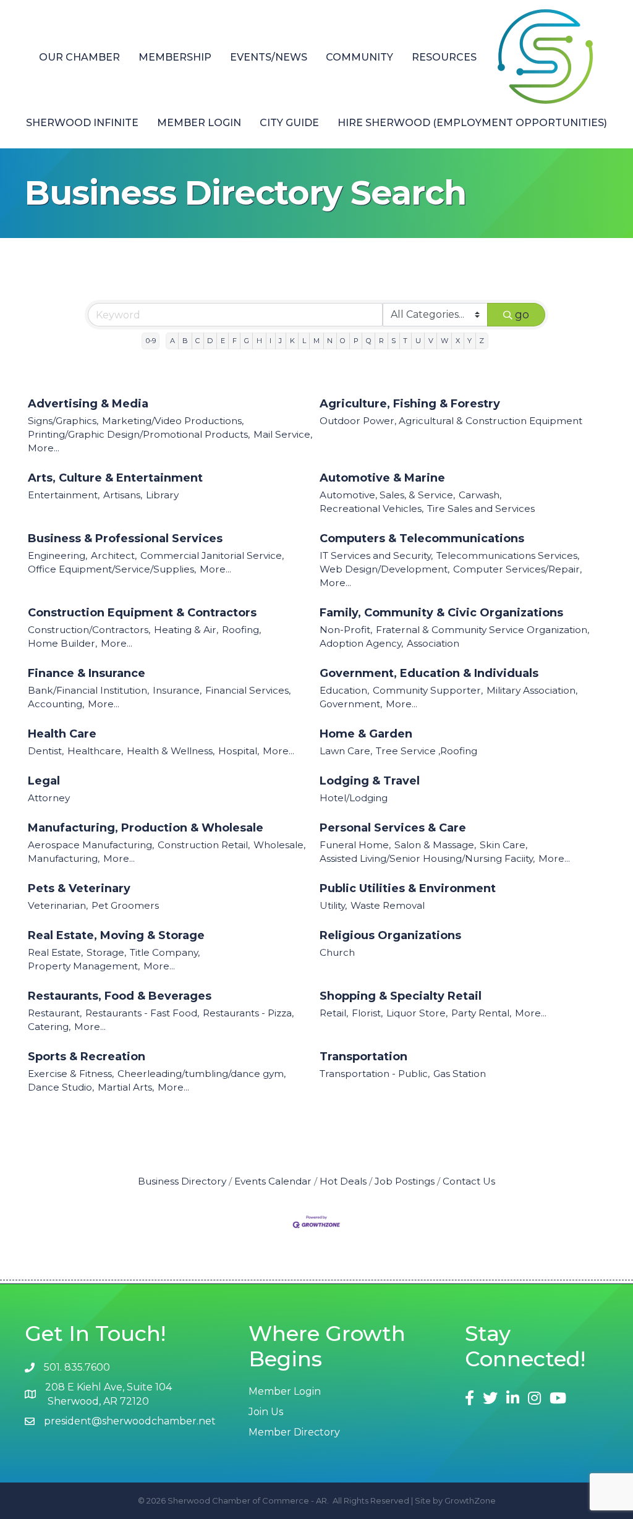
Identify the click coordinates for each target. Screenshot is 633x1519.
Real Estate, (55, 952)
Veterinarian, (58, 905)
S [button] (393, 340)
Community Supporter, (428, 690)
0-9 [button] (151, 340)
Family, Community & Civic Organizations (441, 612)
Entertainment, (64, 495)
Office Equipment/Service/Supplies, (112, 569)
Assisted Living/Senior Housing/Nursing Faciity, (427, 858)
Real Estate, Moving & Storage (116, 935)
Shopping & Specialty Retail (401, 996)
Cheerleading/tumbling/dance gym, (201, 1073)
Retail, (334, 1013)
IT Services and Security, (376, 555)
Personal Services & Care (393, 828)
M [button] (316, 340)
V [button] (430, 340)
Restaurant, (55, 1013)
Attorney (49, 798)
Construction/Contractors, (89, 630)
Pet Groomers (125, 905)
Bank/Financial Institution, (88, 690)
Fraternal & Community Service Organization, (482, 630)
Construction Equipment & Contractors (142, 612)
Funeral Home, (355, 845)
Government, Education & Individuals (429, 673)
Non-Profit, (346, 630)
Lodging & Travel (370, 781)
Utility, (333, 905)
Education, (344, 690)
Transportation (363, 1056)
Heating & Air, (186, 630)
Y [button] (469, 340)
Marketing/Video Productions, (173, 421)
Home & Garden (366, 734)
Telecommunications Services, (507, 555)
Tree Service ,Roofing (426, 751)
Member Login (199, 123)
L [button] (304, 340)
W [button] (444, 340)
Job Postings (405, 1181)
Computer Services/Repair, (517, 569)
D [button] (210, 340)
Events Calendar (273, 1181)
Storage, (106, 952)
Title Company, (165, 952)
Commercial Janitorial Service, (212, 555)
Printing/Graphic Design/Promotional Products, (139, 434)
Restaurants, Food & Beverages (119, 996)
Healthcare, (95, 751)
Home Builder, (62, 643)
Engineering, (57, 555)
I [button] (270, 340)
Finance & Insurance (86, 673)
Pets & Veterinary (79, 888)
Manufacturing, (64, 858)
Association (433, 643)
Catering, (49, 1026)
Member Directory (294, 1432)
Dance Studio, (61, 1087)
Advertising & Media (88, 404)
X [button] (458, 340)
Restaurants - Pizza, (248, 1013)
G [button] (246, 340)
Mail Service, (282, 434)
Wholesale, (279, 845)
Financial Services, (248, 690)
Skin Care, (503, 845)
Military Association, (531, 690)
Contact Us (469, 1181)
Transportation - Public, (375, 1073)
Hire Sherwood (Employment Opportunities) (472, 123)
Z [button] (481, 340)
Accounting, (56, 704)
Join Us (266, 1412)
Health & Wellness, (171, 751)
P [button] (356, 340)
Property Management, (84, 966)
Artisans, (122, 495)
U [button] (418, 340)
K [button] (292, 340)
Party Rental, (481, 1013)
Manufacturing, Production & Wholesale (145, 828)
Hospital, (238, 751)
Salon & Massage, (435, 845)
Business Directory (182, 1181)
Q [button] (369, 340)
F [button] (234, 340)
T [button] (405, 340)
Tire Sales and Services (481, 508)
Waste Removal (387, 905)
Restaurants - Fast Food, (142, 1013)
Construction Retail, (204, 845)
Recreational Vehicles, (371, 508)
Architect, (114, 555)
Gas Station (459, 1073)
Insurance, (177, 690)
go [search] (522, 314)
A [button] (172, 340)
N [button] (330, 340)
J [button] (280, 340)
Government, (351, 704)
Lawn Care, (346, 751)
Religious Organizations (390, 935)
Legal (44, 781)
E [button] (223, 340)
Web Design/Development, (384, 569)
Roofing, (241, 630)
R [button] (381, 340)
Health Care (62, 734)
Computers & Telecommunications (422, 538)
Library (162, 495)
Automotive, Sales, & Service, (387, 495)
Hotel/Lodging (354, 798)
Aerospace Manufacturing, (91, 845)
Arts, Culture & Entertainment (115, 478)
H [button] (259, 340)
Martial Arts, (126, 1087)
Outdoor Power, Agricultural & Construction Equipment (451, 421)
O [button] (343, 340)
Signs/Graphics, (63, 421)
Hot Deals (343, 1181)
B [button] (185, 340)
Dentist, (46, 751)
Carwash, (480, 495)
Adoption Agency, (361, 643)
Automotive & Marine (382, 478)
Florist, (367, 1013)
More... (43, 448)
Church (337, 952)
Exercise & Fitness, (71, 1073)
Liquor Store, (417, 1013)
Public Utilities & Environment (408, 888)
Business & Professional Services (125, 538)
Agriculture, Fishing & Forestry (410, 404)
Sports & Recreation (86, 1056)
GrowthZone (470, 1500)
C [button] (197, 340)
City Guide (289, 123)
